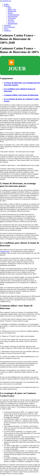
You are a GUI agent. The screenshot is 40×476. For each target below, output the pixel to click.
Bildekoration (12, 11)
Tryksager (11, 20)
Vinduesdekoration (13, 15)
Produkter (7, 6)
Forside (6, 4)
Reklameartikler (12, 23)
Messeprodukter (13, 16)
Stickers (10, 13)
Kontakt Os (7, 30)
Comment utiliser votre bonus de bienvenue (21, 95)
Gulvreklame (12, 18)
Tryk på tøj (11, 22)
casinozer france (5, 251)
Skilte (9, 8)
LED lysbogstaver (9, 27)
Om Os (6, 29)
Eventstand (7, 25)
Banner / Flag (12, 9)
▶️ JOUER (17, 65)
